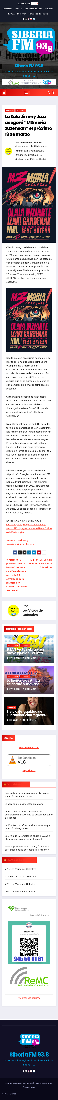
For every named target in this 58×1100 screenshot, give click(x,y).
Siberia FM (30, 658)
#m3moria (20, 154)
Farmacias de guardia (38, 14)
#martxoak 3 (34, 154)
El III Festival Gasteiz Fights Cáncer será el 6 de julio (40, 563)
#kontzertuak (36, 150)
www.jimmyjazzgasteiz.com (20, 544)
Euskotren (21, 14)
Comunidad (13, 645)
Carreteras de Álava (33, 9)
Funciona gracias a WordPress (19, 1083)
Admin (5, 1094)
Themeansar (28, 1087)
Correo (13, 1094)
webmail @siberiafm (29, 997)
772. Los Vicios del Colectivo (20, 869)
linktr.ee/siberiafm (29, 747)
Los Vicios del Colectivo (31, 142)
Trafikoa (18, 9)
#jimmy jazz (21, 150)
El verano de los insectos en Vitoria (24, 804)
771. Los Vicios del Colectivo (20, 876)
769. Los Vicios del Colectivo (20, 891)
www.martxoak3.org (17, 540)
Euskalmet (7, 9)
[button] (49, 92)
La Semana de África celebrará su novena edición (23, 684)
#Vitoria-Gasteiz (38, 159)
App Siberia (29, 770)
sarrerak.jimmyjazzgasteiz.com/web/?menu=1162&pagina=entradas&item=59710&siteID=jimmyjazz (29, 528)
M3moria (20, 110)
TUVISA (11, 14)
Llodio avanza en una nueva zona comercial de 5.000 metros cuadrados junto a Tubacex (29, 814)
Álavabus (49, 9)
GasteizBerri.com (17, 784)
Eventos (9, 110)
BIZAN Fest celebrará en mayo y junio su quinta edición (25, 653)
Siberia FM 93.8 (29, 66)
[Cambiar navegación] (27, 93)
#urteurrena (22, 159)
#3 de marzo (40, 146)
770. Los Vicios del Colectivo (20, 884)
